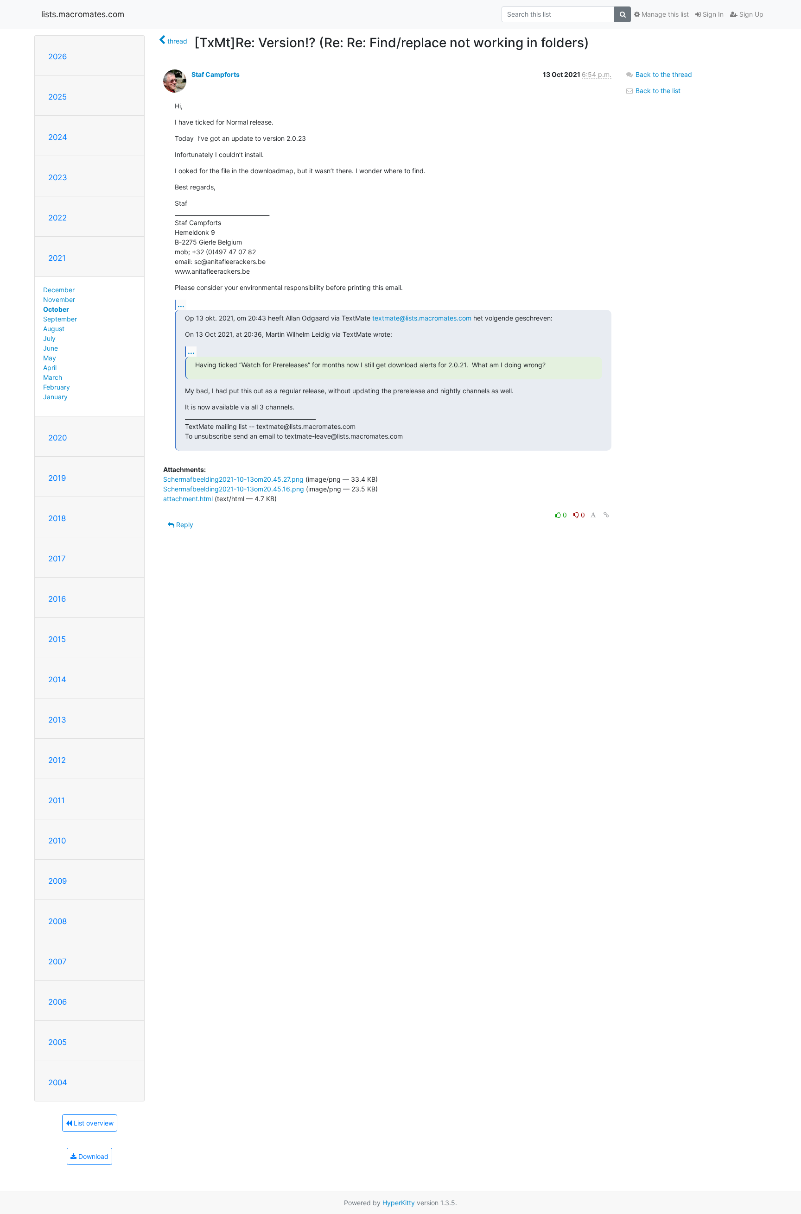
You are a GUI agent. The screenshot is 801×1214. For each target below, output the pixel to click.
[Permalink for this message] (606, 515)
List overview (93, 1123)
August (53, 329)
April (50, 367)
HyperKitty (398, 1203)
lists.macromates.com (82, 14)
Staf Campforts (215, 74)
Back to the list (657, 90)
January (55, 397)
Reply (183, 524)
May (49, 358)
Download (92, 1156)
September (60, 319)
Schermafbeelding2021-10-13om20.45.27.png (233, 479)
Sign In (712, 14)
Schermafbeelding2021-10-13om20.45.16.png (233, 489)
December (59, 290)
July (49, 338)
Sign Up (750, 14)
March (52, 377)
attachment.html (188, 499)
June (50, 348)
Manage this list (664, 14)
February (56, 387)
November (59, 299)
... (181, 304)
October (56, 309)
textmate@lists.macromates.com (421, 318)
